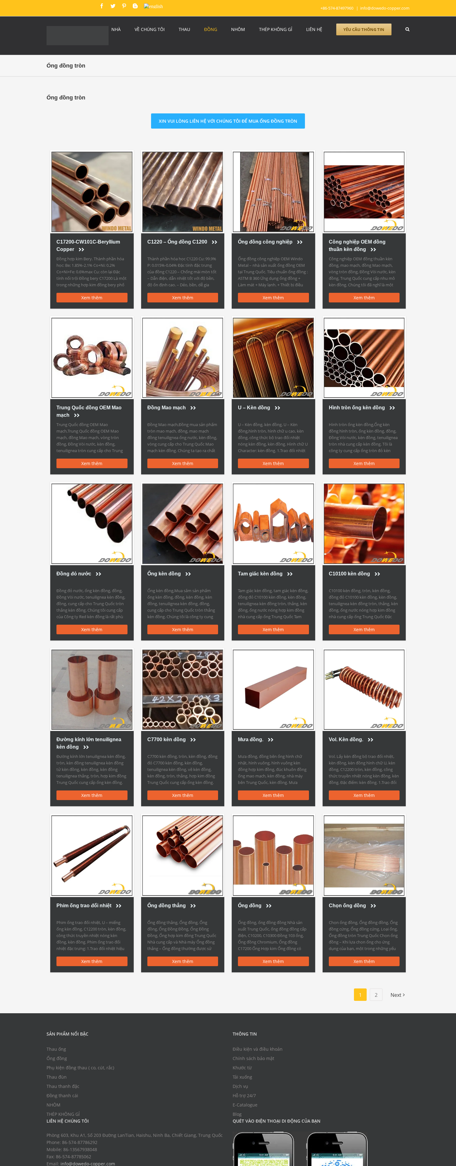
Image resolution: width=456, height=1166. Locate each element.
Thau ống (56, 1051)
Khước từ (242, 1069)
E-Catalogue (245, 1107)
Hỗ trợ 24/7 (244, 1097)
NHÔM (53, 1107)
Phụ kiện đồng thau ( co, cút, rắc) (80, 1069)
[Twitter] (112, 5)
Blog (237, 1116)
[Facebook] (101, 5)
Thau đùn (57, 1079)
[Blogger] (135, 5)
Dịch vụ (240, 1088)
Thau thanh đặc (63, 1088)
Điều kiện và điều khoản (258, 1051)
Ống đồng (57, 1060)
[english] (153, 5)
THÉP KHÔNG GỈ (63, 1116)
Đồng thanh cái (62, 1097)
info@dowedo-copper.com (384, 8)
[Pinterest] (124, 5)
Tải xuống (242, 1079)
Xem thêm (91, 299)
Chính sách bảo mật (253, 1060)
